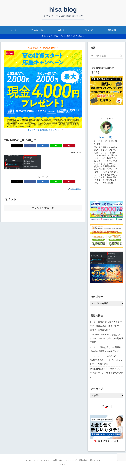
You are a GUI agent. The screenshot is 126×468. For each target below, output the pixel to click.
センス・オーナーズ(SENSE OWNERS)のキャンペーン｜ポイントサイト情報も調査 (106, 360)
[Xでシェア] (17, 145)
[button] (121, 55)
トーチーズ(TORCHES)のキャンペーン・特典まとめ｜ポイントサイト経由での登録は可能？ (106, 326)
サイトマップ (71, 460)
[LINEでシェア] (56, 145)
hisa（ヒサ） (106, 137)
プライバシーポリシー (42, 460)
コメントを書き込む (43, 208)
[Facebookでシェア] (30, 145)
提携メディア (95, 460)
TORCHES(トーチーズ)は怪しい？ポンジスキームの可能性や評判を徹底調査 (106, 338)
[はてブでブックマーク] (43, 145)
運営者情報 (83, 460)
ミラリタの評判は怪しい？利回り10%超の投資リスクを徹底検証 (105, 349)
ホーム (28, 460)
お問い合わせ (58, 460)
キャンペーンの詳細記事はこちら (43, 130)
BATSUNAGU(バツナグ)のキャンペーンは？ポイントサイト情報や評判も (106, 373)
